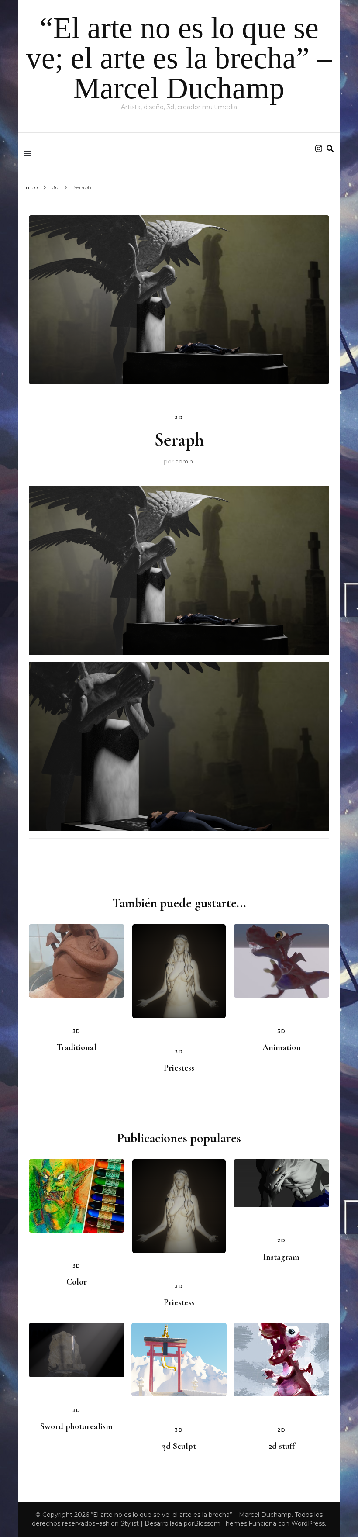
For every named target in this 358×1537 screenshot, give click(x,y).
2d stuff (281, 1446)
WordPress (308, 1523)
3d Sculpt (179, 1446)
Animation (281, 1047)
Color (76, 1282)
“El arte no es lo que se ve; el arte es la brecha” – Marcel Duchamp (179, 58)
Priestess (179, 1068)
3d (179, 417)
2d (281, 1240)
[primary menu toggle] (29, 154)
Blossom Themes (220, 1523)
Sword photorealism (76, 1426)
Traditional (76, 1047)
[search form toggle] (330, 148)
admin (184, 461)
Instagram (281, 1257)
